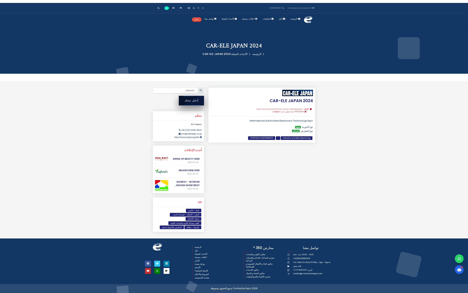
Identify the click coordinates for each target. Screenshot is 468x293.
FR (181, 8)
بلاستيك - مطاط (193, 227)
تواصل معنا (209, 18)
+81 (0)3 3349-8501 (191, 130)
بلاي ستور (297, 266)
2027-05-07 (192, 174)
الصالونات (267, 18)
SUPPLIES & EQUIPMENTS (261, 138)
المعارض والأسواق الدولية (172, 227)
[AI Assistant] (459, 269)
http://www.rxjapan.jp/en (186, 137)
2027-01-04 (193, 162)
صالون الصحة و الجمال (255, 273)
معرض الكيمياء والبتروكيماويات (258, 276)
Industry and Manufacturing (296, 138)
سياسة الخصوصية (202, 277)
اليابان (282, 109)
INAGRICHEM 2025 (189, 170)
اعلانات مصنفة (248, 18)
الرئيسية (294, 18)
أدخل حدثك (191, 100)
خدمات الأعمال (193, 218)
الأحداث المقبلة (228, 18)
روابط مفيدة (200, 264)
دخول (196, 19)
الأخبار (197, 260)
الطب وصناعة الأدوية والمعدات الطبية (185, 223)
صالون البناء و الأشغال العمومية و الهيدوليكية (259, 265)
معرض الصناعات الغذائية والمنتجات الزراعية (260, 259)
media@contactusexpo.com (307, 273)
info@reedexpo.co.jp (191, 133)
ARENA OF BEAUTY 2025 (186, 158)
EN (173, 8)
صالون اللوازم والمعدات (255, 254)
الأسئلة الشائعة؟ (201, 270)
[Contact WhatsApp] (459, 258)
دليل (281, 18)
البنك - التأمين (193, 210)
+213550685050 (275, 8)
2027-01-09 (193, 189)
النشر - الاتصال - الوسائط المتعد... (185, 214)
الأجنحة (198, 267)
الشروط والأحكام (202, 274)
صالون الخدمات (252, 270)
